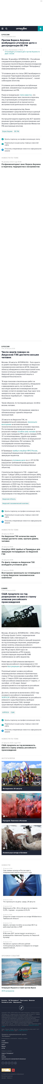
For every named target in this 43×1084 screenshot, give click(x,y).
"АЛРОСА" (5, 697)
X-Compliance (5, 1042)
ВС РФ (16, 131)
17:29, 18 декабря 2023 (9, 36)
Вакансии (32, 1000)
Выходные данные (7, 1076)
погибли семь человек (27, 432)
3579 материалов (8, 991)
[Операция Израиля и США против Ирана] (21, 985)
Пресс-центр (24, 1000)
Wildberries (23, 230)
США (12, 712)
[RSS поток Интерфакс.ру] (12, 1063)
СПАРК (3, 1041)
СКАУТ (3, 1044)
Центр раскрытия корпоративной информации (14, 1059)
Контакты (4, 1000)
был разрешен (14, 666)
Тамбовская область (9, 230)
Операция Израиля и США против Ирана (19, 988)
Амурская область (9, 499)
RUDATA (4, 1057)
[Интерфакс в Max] (15, 1063)
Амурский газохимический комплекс (15, 503)
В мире (4, 589)
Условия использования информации (13, 1074)
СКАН (3, 1055)
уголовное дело (19, 460)
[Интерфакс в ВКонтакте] (9, 1063)
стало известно (26, 95)
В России (5, 35)
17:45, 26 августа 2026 (8, 590)
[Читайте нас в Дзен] (3, 1063)
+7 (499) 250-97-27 (23, 1030)
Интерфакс (21, 28)
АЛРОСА (5, 712)
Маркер (4, 1046)
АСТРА (3, 1048)
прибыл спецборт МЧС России (24, 451)
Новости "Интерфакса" (7, 1053)
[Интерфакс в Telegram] (6, 1063)
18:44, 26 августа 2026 (8, 180)
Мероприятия (17, 1002)
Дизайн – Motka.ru (7, 1078)
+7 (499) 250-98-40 (9, 1030)
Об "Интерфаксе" (13, 1000)
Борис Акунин (7, 131)
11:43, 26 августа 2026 (8, 348)
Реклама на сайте (7, 1002)
